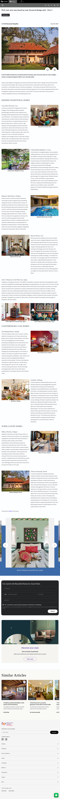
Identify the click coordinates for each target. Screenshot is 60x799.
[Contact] (48, 5)
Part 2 (10, 511)
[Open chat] (56, 795)
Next (54, 545)
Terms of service (11, 790)
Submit (53, 611)
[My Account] (51, 5)
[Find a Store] (54, 5)
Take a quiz (30, 659)
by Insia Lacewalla (35, 712)
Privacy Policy (4, 790)
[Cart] (57, 5)
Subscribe (54, 732)
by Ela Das (6, 712)
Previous (5, 545)
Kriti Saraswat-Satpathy (10, 24)
